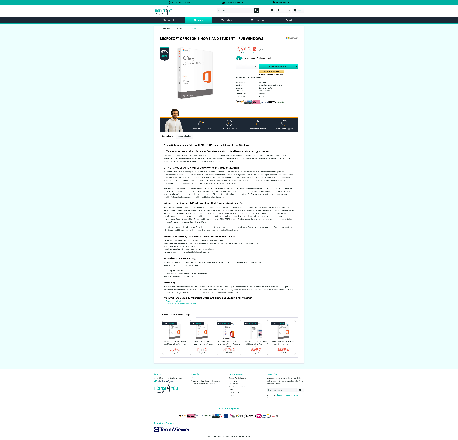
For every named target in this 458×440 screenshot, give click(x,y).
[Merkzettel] (272, 10)
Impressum (233, 395)
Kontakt (194, 378)
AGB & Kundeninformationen (203, 383)
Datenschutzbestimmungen (288, 395)
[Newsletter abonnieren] (300, 390)
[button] (271, 72)
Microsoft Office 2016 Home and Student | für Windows (175, 342)
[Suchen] (256, 10)
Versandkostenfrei (249, 53)
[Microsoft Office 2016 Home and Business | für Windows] (202, 330)
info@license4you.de (234, 2)
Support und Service (237, 386)
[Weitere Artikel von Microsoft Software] (292, 41)
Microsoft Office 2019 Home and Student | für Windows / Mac (256, 343)
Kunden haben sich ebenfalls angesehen (178, 315)
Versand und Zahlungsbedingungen (205, 381)
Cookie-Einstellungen (237, 378)
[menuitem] (238, 10)
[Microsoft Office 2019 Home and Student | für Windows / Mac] (256, 330)
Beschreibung (167, 136)
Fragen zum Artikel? (173, 301)
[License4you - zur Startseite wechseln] (164, 11)
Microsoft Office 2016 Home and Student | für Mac (283, 342)
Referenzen (233, 383)
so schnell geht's (184, 136)
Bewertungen (255, 77)
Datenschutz (234, 392)
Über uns (232, 389)
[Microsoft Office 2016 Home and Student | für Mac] (283, 330)
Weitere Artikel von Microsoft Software (180, 303)
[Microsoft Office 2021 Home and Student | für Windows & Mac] (229, 330)
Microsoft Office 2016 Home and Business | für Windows (201, 342)
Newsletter (233, 381)
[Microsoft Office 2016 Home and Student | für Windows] (174, 330)
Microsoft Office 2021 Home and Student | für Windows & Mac (229, 343)
